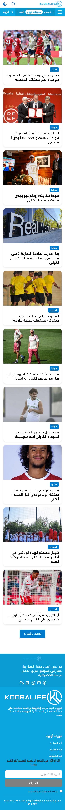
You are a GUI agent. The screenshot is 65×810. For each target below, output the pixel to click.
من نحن (57, 666)
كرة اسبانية (56, 743)
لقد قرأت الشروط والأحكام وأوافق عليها (43, 791)
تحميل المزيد (32, 633)
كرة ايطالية (56, 749)
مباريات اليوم (34, 12)
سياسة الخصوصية (50, 675)
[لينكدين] (27, 683)
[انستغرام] (33, 683)
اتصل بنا (28, 666)
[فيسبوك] (44, 683)
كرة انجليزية (55, 755)
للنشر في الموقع (51, 671)
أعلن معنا (43, 666)
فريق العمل (30, 671)
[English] (22, 683)
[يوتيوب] (39, 683)
